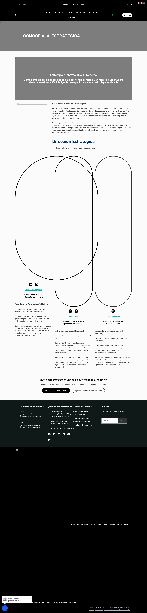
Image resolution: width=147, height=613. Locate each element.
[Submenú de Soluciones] (66, 12)
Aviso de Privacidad (124, 607)
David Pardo (73, 316)
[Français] (141, 3)
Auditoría (127, 15)
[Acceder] (56, 4)
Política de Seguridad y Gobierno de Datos (117, 610)
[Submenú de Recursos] (99, 12)
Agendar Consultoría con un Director (88, 391)
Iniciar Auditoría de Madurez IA (56, 391)
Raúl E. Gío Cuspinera (33, 290)
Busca (122, 420)
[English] (144, 3)
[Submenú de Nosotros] (86, 12)
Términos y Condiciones (96, 610)
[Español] (139, 3)
